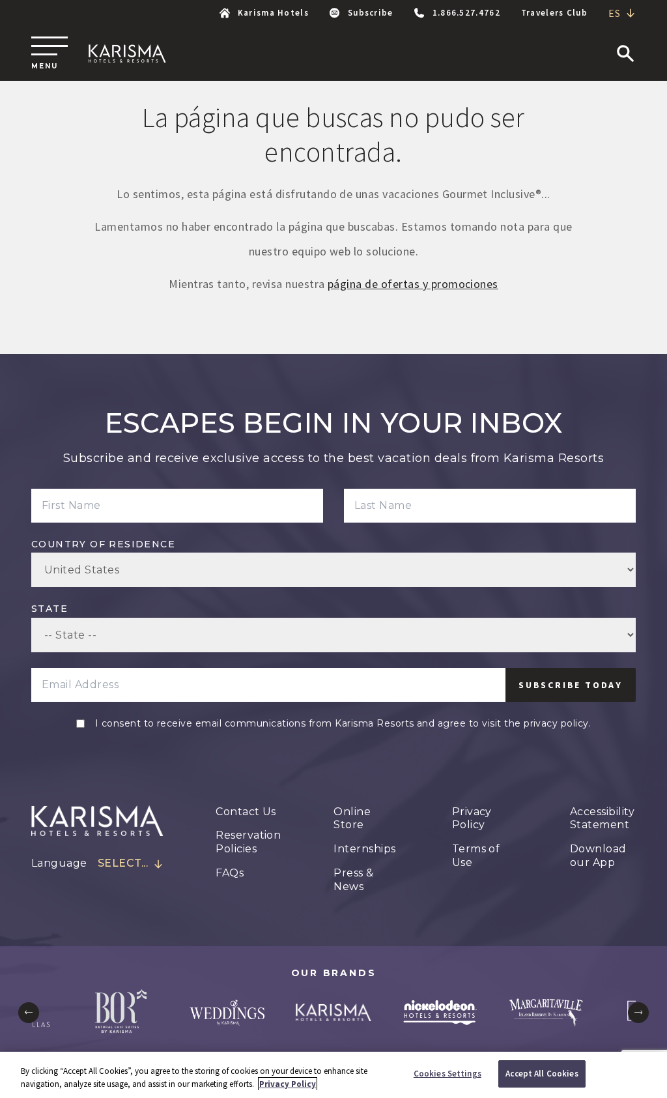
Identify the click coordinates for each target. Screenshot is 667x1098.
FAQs (230, 873)
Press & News (353, 880)
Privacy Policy (472, 818)
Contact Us (246, 811)
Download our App (598, 856)
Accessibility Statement (602, 818)
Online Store (352, 818)
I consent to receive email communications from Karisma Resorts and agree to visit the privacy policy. (343, 723)
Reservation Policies (248, 842)
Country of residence (103, 544)
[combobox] (622, 13)
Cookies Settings (447, 1073)
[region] (333, 1075)
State (49, 608)
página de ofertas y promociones (413, 283)
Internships (364, 849)
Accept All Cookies (541, 1073)
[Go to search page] (625, 53)
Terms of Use (476, 856)
